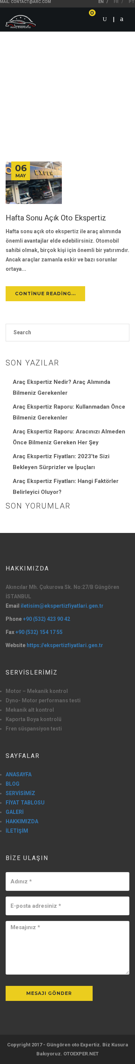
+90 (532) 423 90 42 (46, 619)
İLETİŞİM (17, 831)
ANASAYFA (19, 774)
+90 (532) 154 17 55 (39, 632)
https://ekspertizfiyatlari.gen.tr (65, 645)
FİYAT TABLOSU (25, 803)
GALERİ (15, 812)
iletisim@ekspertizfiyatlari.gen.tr (62, 606)
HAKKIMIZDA (22, 821)
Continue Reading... (45, 293)
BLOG (13, 784)
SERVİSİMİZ (20, 793)
